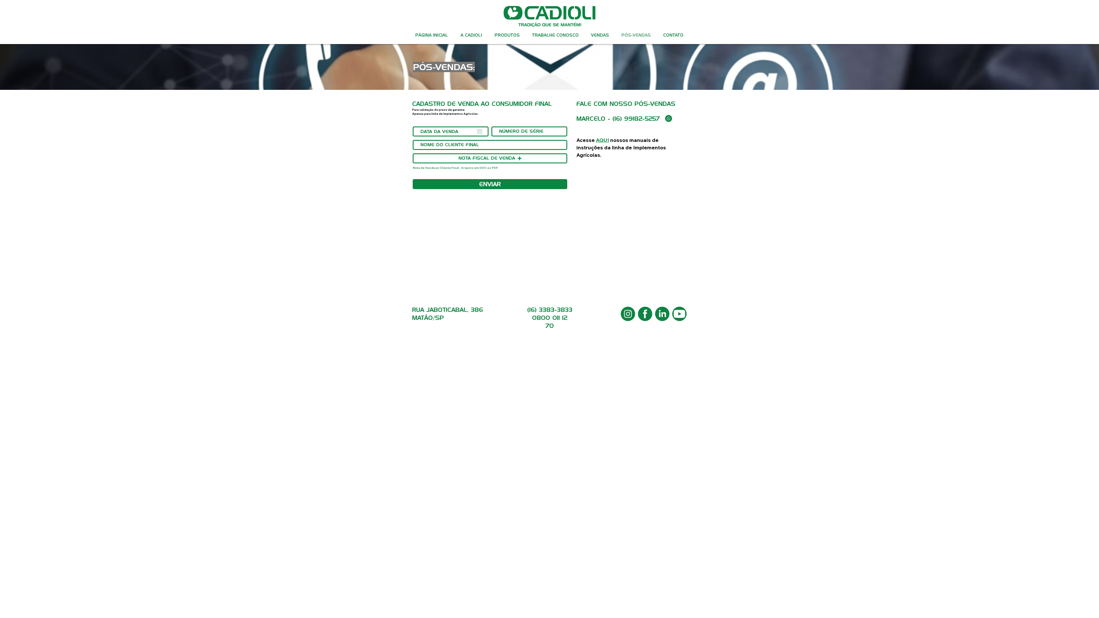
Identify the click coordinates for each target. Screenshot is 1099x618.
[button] (507, 35)
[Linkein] (662, 314)
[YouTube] (679, 314)
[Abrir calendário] (479, 131)
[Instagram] (628, 314)
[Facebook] (645, 314)
